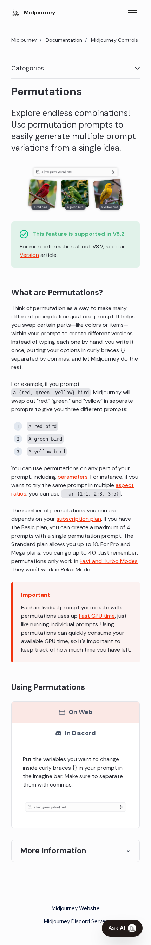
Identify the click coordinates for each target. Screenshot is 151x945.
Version (29, 255)
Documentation (64, 40)
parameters (73, 476)
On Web (80, 712)
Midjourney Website (76, 908)
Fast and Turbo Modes (109, 561)
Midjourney (24, 40)
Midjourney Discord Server (75, 921)
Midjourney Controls (114, 40)
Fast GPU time (97, 616)
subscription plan (79, 519)
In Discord (80, 733)
